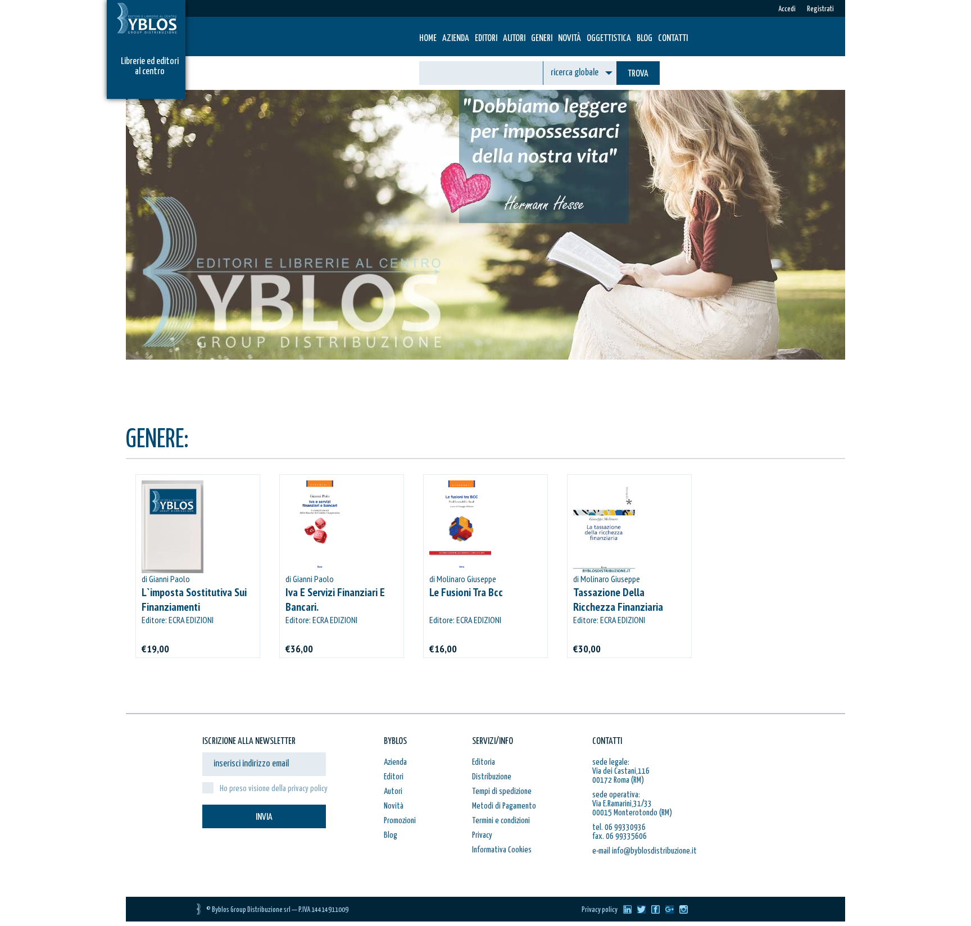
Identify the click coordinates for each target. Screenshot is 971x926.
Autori (514, 38)
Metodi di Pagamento (504, 806)
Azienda (455, 38)
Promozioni (400, 820)
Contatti (673, 38)
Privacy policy (600, 910)
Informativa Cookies (502, 850)
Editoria (483, 762)
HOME (428, 38)
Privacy (482, 835)
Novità (569, 38)
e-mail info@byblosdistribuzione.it (644, 851)
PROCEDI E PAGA (325, 398)
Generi (541, 38)
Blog (644, 38)
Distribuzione (491, 777)
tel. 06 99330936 (619, 827)
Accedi (787, 9)
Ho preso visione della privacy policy (274, 788)
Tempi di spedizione (502, 791)
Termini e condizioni (501, 820)
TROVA (638, 74)
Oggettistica (609, 38)
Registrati (820, 9)
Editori (486, 38)
